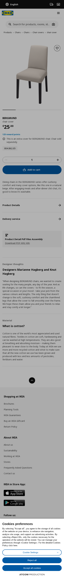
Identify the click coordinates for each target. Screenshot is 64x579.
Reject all (32, 560)
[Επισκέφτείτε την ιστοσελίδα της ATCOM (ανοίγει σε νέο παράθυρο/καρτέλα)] (32, 574)
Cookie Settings (30, 552)
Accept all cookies (32, 568)
